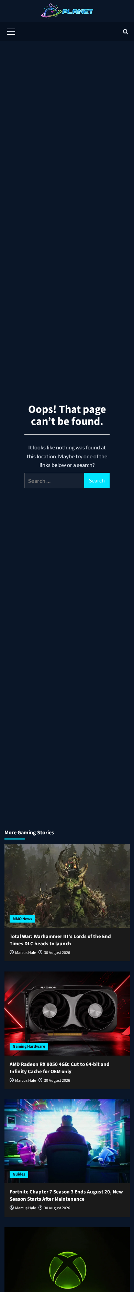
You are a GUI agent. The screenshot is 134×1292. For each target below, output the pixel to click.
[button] (11, 30)
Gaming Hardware (29, 1046)
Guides (19, 1174)
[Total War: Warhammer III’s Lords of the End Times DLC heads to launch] (67, 886)
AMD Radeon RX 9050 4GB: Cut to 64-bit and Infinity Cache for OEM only (60, 1068)
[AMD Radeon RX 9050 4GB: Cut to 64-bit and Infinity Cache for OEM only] (67, 1013)
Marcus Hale (25, 953)
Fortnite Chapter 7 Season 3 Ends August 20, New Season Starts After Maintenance (66, 1195)
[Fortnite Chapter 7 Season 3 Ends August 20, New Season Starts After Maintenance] (67, 1141)
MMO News (22, 919)
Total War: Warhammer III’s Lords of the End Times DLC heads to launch (60, 940)
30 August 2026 (57, 953)
